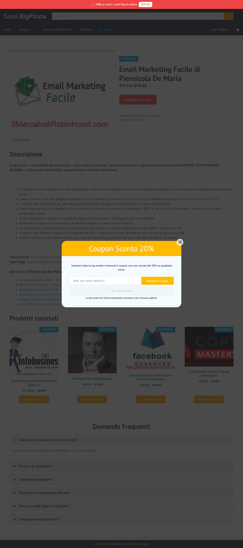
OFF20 (145, 4)
